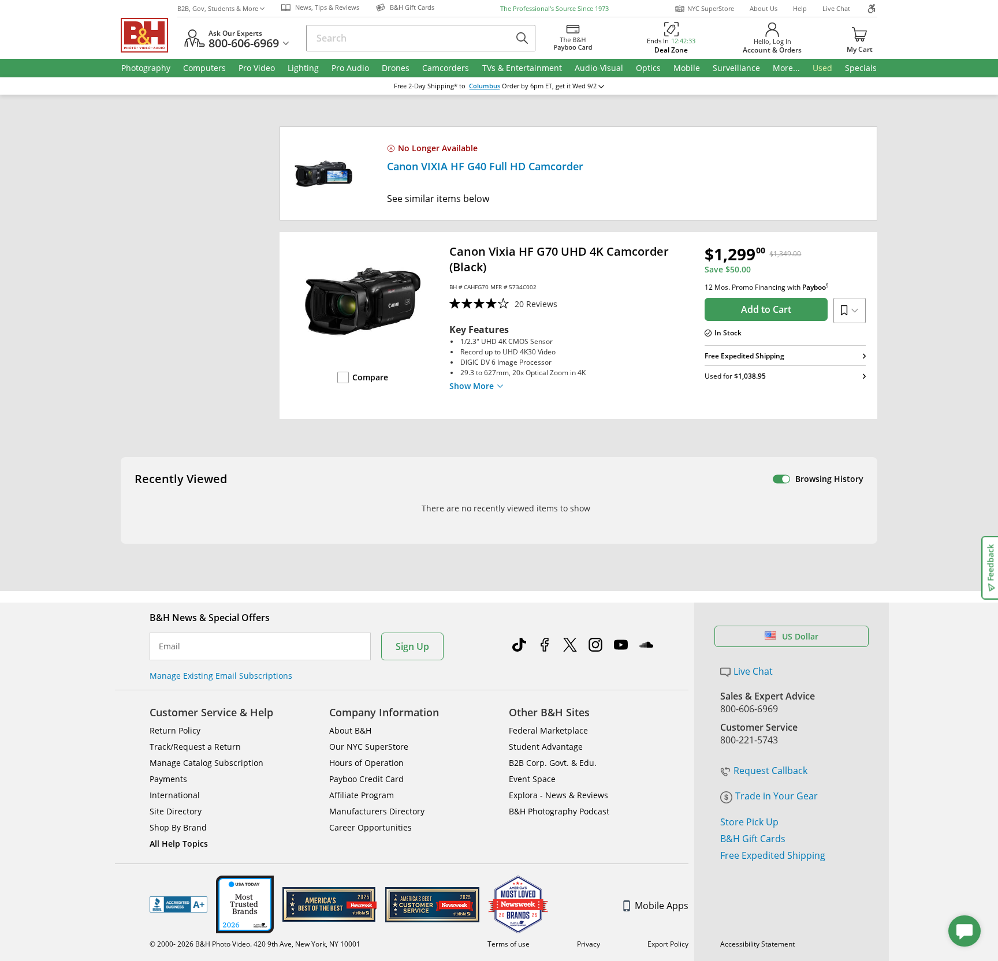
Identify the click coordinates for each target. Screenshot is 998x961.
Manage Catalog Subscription (206, 762)
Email (169, 646)
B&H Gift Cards (752, 838)
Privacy (588, 944)
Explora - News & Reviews (558, 795)
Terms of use (508, 944)
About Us (763, 8)
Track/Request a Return (195, 746)
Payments (168, 778)
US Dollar (800, 636)
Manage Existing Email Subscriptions (221, 675)
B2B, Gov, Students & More (217, 8)
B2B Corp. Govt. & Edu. (553, 762)
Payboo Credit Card (366, 778)
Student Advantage (546, 746)
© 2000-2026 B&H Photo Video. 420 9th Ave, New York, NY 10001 (255, 944)
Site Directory (176, 811)
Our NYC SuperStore (368, 746)
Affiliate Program (361, 795)
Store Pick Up (749, 822)
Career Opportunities (370, 827)
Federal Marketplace (548, 730)
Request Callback (770, 770)
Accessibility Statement (757, 944)
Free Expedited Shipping (772, 855)
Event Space (532, 778)
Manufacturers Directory (376, 811)
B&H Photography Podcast (559, 811)
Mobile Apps (661, 905)
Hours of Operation (366, 762)
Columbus (484, 86)
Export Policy (667, 944)
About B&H (350, 730)
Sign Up (412, 646)
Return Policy (175, 730)
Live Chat (836, 8)
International (175, 795)
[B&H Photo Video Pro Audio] (149, 35)
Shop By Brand (178, 827)
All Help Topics (179, 843)
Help (800, 8)
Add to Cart (766, 309)
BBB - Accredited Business (178, 904)
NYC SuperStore (710, 8)
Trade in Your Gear (776, 796)
